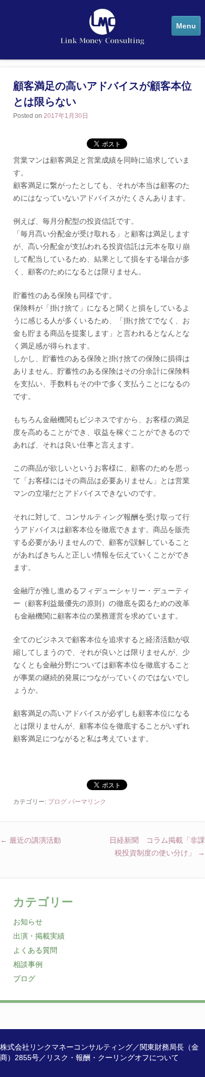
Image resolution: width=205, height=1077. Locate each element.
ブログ (57, 801)
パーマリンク (87, 801)
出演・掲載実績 (39, 936)
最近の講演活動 (30, 840)
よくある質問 (35, 950)
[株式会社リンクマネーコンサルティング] (102, 38)
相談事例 (28, 965)
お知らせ (28, 922)
